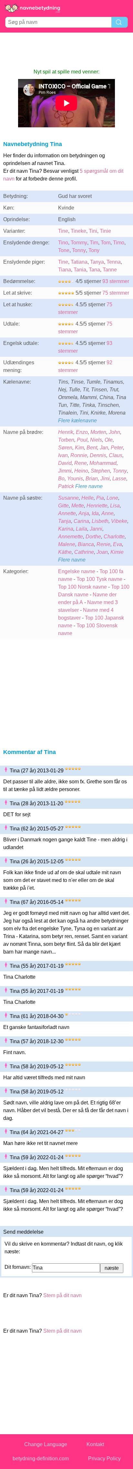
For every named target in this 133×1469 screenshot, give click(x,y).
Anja (83, 513)
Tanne (110, 269)
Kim (79, 447)
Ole (109, 440)
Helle (87, 498)
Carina (81, 521)
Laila (81, 529)
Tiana (64, 269)
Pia (100, 498)
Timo (118, 242)
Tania (80, 269)
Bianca (86, 544)
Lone (112, 498)
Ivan (63, 455)
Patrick (66, 486)
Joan (102, 552)
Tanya (97, 262)
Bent (92, 447)
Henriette (97, 505)
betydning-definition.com (41, 1458)
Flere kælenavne (77, 420)
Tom (105, 242)
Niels (96, 440)
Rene (80, 463)
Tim (94, 242)
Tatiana (79, 262)
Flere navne (89, 486)
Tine (63, 231)
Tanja (64, 521)
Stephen (100, 471)
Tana (94, 269)
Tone (63, 250)
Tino (63, 242)
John (114, 432)
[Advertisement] (66, 50)
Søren (65, 447)
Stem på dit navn (62, 1295)
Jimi (105, 478)
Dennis (98, 455)
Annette (67, 513)
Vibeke (119, 521)
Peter (117, 447)
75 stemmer (115, 293)
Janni (96, 529)
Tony (93, 250)
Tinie (105, 231)
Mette (77, 505)
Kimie (117, 552)
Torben (66, 440)
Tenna (114, 262)
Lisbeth (100, 521)
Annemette (70, 536)
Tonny (79, 250)
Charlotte (114, 536)
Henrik (65, 432)
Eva (117, 544)
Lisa (115, 505)
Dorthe (93, 536)
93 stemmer (115, 281)
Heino (81, 471)
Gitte (63, 505)
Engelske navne (76, 571)
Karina (65, 529)
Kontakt (95, 1444)
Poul (82, 440)
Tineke (78, 231)
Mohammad (103, 463)
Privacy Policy (104, 1458)
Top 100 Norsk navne (82, 587)
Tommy (79, 242)
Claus (115, 455)
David (65, 463)
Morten (98, 432)
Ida (95, 513)
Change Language (45, 1444)
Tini (93, 231)
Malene (66, 544)
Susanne (68, 498)
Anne (107, 513)
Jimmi (65, 471)
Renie (103, 544)
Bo (61, 478)
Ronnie (78, 455)
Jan (104, 447)
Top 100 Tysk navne (99, 579)
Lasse (119, 478)
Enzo (82, 432)
